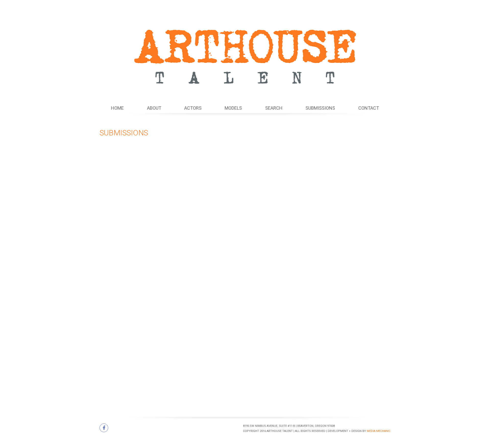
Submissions (320, 108)
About (154, 108)
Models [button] (233, 108)
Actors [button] (193, 108)
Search (274, 108)
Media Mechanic (378, 431)
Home (117, 108)
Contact (368, 108)
